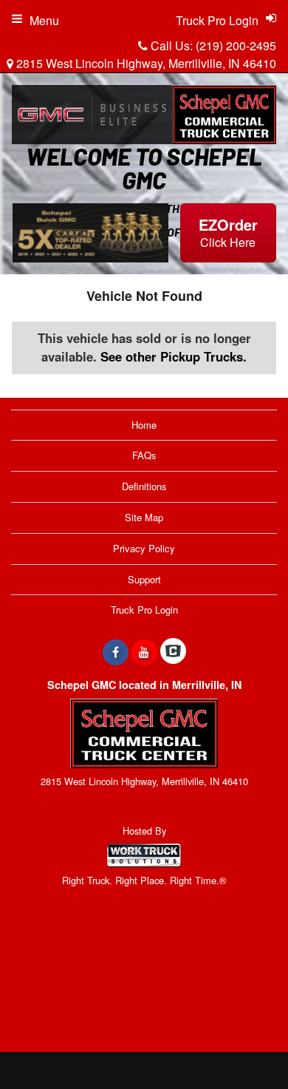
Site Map (144, 517)
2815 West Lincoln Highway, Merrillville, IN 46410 (144, 63)
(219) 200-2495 (236, 45)
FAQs (144, 455)
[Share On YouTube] (144, 652)
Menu (44, 20)
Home (144, 425)
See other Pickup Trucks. (173, 356)
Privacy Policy (144, 548)
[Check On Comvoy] (173, 652)
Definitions (144, 486)
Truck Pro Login (144, 610)
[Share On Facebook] (115, 652)
